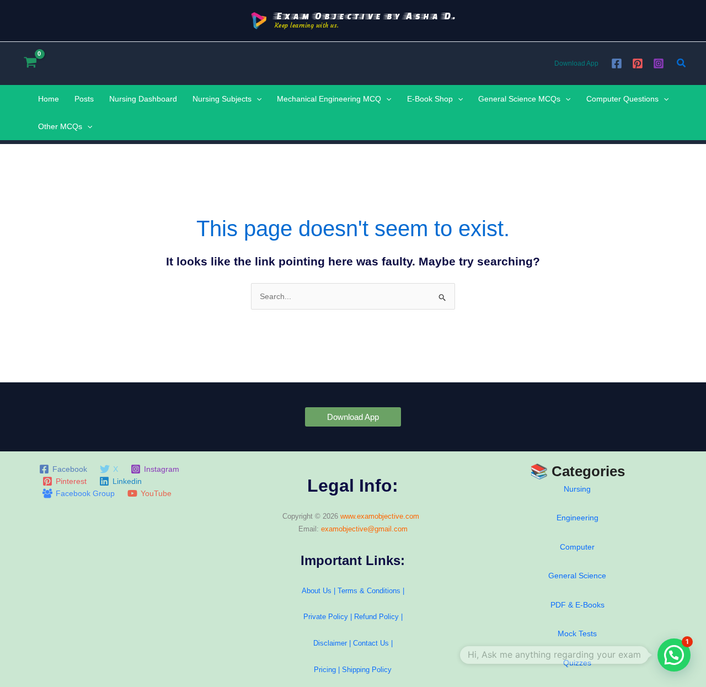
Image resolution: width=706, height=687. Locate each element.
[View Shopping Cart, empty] (30, 63)
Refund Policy (376, 617)
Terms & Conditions (369, 591)
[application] (256, 99)
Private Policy (325, 617)
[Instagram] (658, 63)
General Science (577, 575)
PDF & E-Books (577, 604)
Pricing (325, 669)
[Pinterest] (637, 63)
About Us (316, 591)
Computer (577, 546)
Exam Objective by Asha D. (365, 15)
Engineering (577, 517)
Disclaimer (330, 643)
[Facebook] (616, 63)
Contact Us (372, 643)
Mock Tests (577, 633)
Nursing (577, 488)
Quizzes (577, 662)
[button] (682, 63)
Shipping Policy (367, 669)
